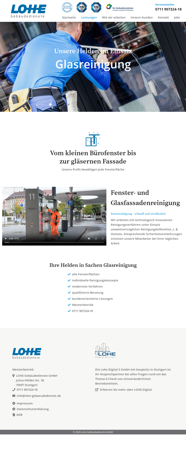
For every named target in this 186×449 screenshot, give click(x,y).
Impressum (25, 403)
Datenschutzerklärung (33, 409)
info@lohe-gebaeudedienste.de (39, 396)
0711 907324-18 (168, 9)
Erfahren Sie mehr (126, 390)
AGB (19, 415)
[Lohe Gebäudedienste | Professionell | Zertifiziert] (31, 10)
